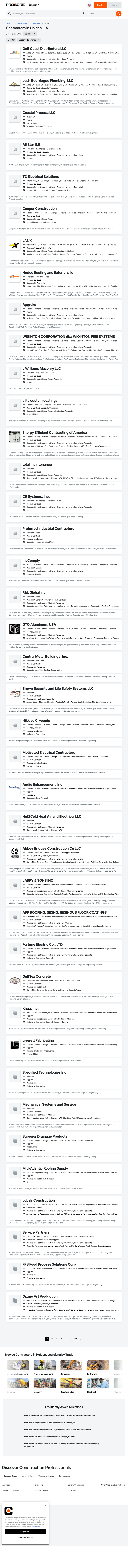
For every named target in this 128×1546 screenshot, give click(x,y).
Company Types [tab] (10, 1476)
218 (75, 1339)
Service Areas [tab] (64, 1476)
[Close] (45, 1505)
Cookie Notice (35, 1527)
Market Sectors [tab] (28, 1476)
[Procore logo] (15, 5)
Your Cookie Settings (25, 1538)
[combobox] (101, 13)
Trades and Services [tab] (46, 1476)
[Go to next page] (81, 1339)
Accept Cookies (25, 1532)
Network (33, 4)
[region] (25, 1523)
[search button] (119, 13)
